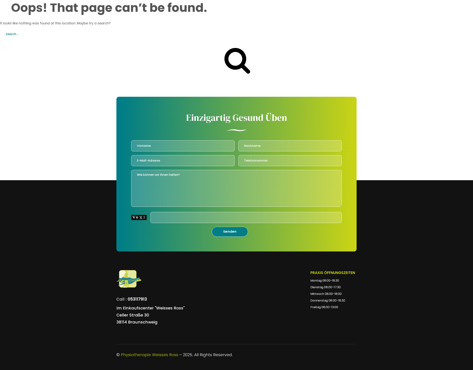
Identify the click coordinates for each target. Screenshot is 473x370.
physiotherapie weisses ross (149, 355)
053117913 (137, 299)
